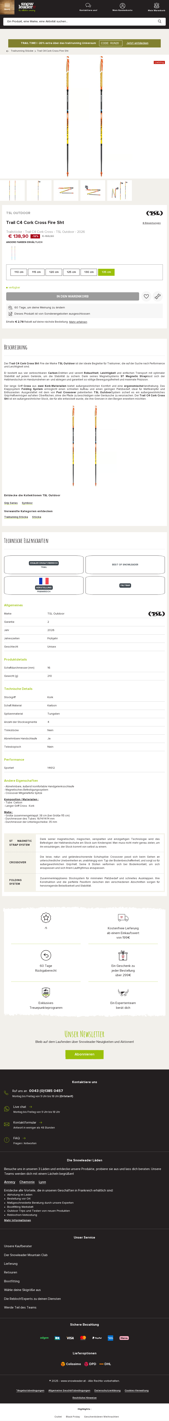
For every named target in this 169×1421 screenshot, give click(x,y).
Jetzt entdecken (137, 43)
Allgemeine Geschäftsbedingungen (69, 1390)
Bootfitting (12, 1281)
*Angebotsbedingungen (30, 1390)
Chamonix (27, 1182)
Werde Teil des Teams (20, 1307)
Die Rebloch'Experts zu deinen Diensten (32, 1298)
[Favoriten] (146, 296)
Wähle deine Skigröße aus (22, 1290)
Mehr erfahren (78, 322)
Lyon (42, 1182)
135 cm (106, 272)
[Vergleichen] (158, 296)
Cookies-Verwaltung (137, 1390)
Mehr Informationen (17, 1220)
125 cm (71, 272)
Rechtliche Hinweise (85, 1398)
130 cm (89, 272)
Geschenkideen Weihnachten (101, 1417)
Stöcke (36, 517)
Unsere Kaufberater (18, 1246)
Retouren (10, 1272)
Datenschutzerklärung (107, 1390)
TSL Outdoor (18, 213)
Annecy (9, 1182)
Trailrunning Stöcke (22, 51)
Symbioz (27, 503)
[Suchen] (163, 18)
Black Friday (73, 1417)
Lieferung (11, 1263)
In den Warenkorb (73, 296)
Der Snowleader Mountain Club (26, 1255)
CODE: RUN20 (110, 43)
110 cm (18, 272)
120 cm (54, 272)
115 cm (36, 272)
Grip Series (11, 503)
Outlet (58, 1417)
